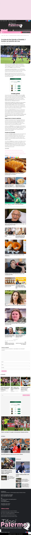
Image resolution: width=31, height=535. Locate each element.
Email (2, 364)
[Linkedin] (10, 157)
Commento (3, 350)
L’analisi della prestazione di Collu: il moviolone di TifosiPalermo (5, 388)
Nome (2, 361)
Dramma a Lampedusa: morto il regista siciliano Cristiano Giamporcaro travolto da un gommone (25, 485)
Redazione (2, 532)
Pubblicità (5, 532)
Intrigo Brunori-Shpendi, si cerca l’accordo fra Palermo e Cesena (25, 388)
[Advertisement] (15, 14)
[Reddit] (9, 157)
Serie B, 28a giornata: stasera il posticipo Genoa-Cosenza (14, 150)
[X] (7, 157)
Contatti (8, 532)
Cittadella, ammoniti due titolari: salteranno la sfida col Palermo (9, 343)
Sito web (2, 367)
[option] (15, 425)
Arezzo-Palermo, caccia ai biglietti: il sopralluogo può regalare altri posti (6, 472)
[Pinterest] (12, 157)
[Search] (20, 32)
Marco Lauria (8, 504)
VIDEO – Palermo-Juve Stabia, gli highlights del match (15, 388)
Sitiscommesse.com (19, 404)
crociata (7, 340)
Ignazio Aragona (8, 503)
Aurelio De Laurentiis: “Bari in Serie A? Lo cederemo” (21, 343)
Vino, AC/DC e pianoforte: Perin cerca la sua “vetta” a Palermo (12, 432)
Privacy (0, 531)
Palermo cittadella (11, 340)
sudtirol (15, 340)
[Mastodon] (13, 157)
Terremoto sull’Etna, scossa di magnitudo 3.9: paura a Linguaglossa (25, 480)
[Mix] (15, 157)
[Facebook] (5, 157)
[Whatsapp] (16, 157)
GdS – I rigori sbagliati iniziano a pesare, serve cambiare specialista (15, 153)
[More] (18, 157)
